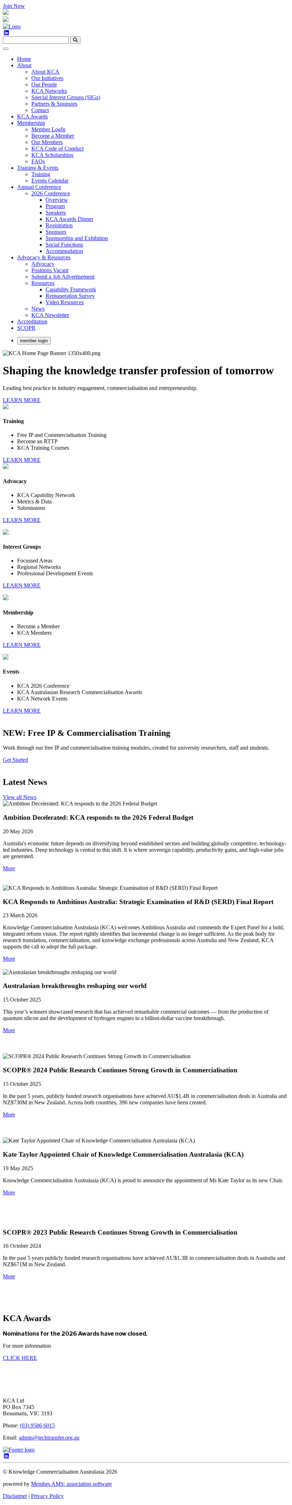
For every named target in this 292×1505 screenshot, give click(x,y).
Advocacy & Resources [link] (44, 257)
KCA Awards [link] (32, 116)
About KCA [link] (45, 72)
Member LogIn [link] (48, 129)
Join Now (14, 6)
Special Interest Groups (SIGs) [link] (65, 97)
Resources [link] (42, 283)
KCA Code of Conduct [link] (57, 149)
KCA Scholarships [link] (52, 155)
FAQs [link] (38, 161)
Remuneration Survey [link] (70, 296)
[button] (9, 868)
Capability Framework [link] (71, 289)
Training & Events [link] (37, 168)
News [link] (38, 309)
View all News (19, 797)
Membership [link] (31, 123)
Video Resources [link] (65, 302)
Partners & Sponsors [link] (54, 104)
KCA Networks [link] (49, 91)
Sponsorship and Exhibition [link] (77, 238)
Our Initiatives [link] (47, 78)
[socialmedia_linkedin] (6, 33)
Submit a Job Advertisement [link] (62, 277)
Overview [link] (57, 200)
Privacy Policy (47, 1496)
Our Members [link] (47, 142)
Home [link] (24, 59)
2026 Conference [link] (50, 193)
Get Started (15, 760)
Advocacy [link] (42, 264)
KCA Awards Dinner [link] (69, 219)
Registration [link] (59, 225)
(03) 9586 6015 (37, 1425)
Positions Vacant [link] (49, 270)
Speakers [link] (56, 213)
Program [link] (55, 206)
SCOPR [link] (26, 328)
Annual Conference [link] (39, 187)
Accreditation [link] (32, 321)
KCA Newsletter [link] (50, 315)
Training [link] (40, 174)
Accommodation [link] (64, 251)
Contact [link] (40, 110)
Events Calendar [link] (49, 181)
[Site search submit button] (75, 40)
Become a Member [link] (52, 136)
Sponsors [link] (56, 232)
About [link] (24, 65)
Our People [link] (44, 84)
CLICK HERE (20, 1358)
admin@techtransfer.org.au (49, 1438)
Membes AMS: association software (71, 1484)
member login (34, 340)
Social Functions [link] (64, 245)
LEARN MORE (22, 400)
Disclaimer (15, 1496)
